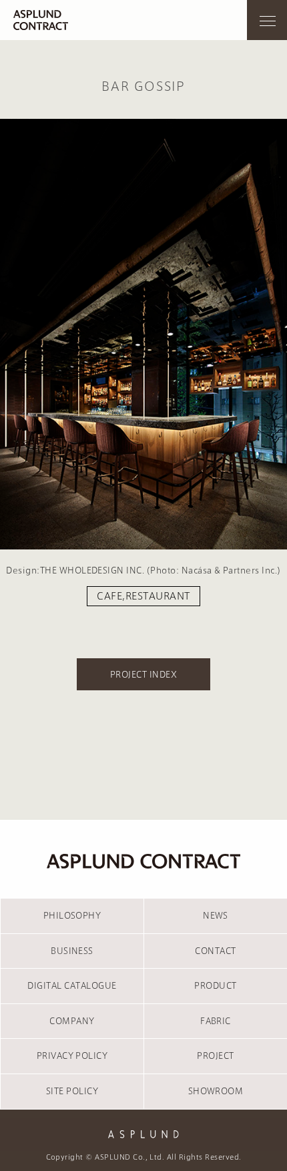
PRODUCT (215, 985)
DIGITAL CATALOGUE (71, 985)
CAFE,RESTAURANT (143, 596)
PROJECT (215, 1055)
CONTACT (215, 951)
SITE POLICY (72, 1091)
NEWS (215, 915)
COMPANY (71, 1021)
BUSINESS (72, 951)
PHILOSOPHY (72, 915)
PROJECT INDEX (143, 674)
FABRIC (215, 1021)
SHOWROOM (216, 1091)
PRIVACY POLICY (72, 1055)
